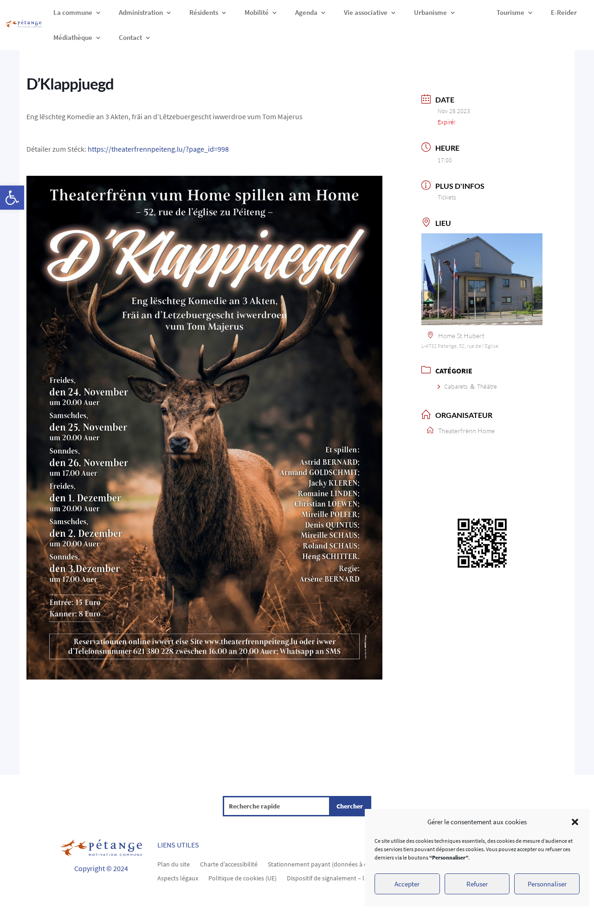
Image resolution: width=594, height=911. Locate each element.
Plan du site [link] (173, 863)
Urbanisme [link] (430, 12)
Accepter (407, 883)
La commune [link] (72, 12)
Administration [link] (141, 12)
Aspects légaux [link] (177, 877)
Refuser (477, 883)
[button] (575, 822)
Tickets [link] (447, 197)
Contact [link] (130, 37)
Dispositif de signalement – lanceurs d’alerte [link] (347, 877)
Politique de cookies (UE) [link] (242, 877)
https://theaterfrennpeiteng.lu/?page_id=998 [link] (158, 149)
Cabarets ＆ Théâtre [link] (470, 386)
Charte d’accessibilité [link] (229, 863)
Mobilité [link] (257, 12)
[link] (12, 198)
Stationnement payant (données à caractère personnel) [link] (344, 863)
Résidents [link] (203, 12)
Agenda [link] (306, 12)
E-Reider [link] (564, 12)
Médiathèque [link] (72, 37)
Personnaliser (547, 883)
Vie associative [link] (365, 12)
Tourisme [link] (510, 12)
